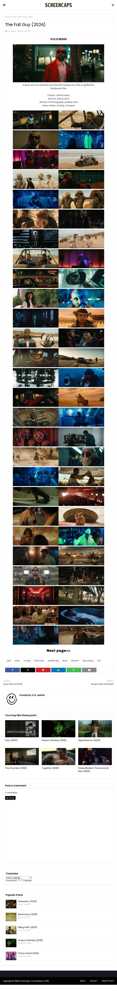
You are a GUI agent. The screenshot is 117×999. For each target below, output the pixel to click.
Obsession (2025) (27, 901)
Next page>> (58, 650)
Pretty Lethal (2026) (28, 953)
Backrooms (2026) (27, 914)
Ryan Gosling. (88, 660)
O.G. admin (11, 31)
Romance (75, 660)
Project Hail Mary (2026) (54, 740)
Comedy (27, 660)
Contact (94, 981)
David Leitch (39, 660)
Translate (27, 880)
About (83, 981)
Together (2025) (50, 767)
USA (99, 660)
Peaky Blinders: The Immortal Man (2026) (93, 769)
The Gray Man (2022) (16, 767)
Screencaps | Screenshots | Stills (34, 981)
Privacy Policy (108, 981)
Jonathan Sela (53, 660)
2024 (14, 17)
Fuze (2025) (11, 740)
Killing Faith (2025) (27, 927)
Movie (65, 660)
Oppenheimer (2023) (89, 740)
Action (17, 660)
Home (7, 17)
